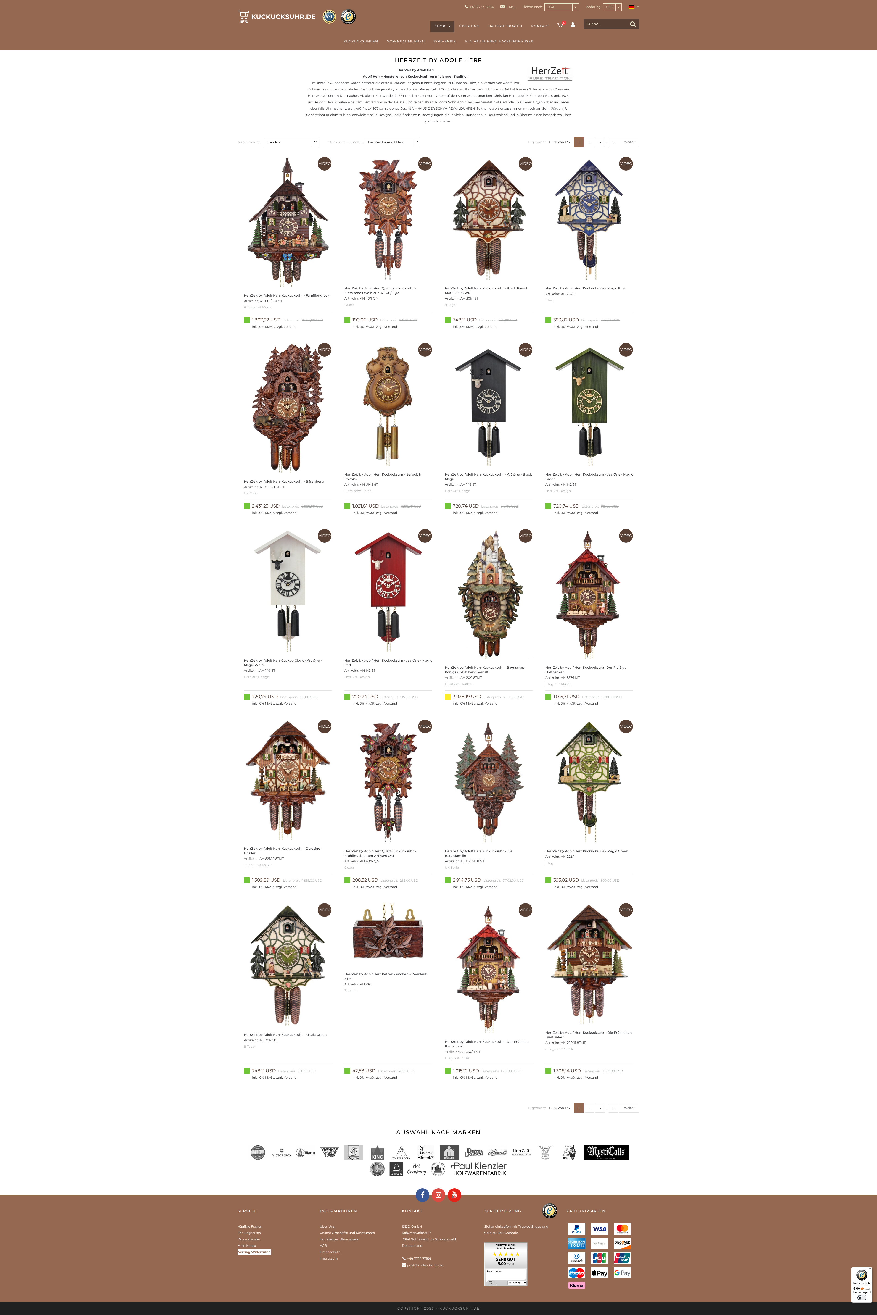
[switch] (861, 1297)
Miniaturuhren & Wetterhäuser (499, 41)
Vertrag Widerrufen (254, 1252)
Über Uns (469, 26)
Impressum (329, 1258)
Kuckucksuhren (360, 41)
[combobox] (561, 7)
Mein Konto (247, 1246)
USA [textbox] (550, 7)
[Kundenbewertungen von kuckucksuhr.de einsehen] (506, 1265)
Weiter (629, 142)
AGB (323, 1246)
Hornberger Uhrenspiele (339, 1239)
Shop (440, 26)
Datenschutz (330, 1252)
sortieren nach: (249, 142)
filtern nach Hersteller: (345, 142)
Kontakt (540, 26)
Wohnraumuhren (406, 41)
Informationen (338, 1211)
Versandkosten (249, 1239)
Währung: (593, 7)
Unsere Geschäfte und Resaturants (347, 1233)
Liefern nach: (532, 7)
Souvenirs (445, 41)
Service (247, 1211)
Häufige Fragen (505, 26)
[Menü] (869, 1270)
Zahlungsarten (249, 1233)
